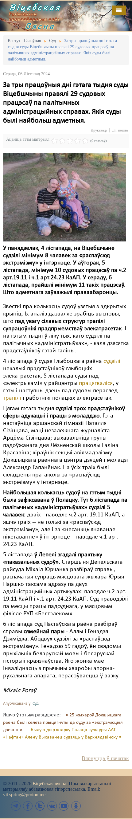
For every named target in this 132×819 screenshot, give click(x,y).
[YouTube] (64, 806)
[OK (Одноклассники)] (76, 806)
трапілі (12, 398)
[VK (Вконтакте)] (52, 806)
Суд (36, 703)
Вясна (40, 26)
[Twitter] (40, 806)
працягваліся (96, 383)
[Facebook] (28, 806)
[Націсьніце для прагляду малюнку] (64, 197)
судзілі (111, 361)
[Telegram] (16, 806)
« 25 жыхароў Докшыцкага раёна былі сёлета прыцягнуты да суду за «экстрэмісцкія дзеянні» (63, 722)
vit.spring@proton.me (24, 794)
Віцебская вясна (49, 783)
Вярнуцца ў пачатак (105, 758)
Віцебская (35, 7)
